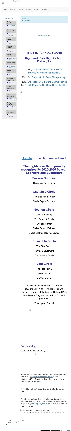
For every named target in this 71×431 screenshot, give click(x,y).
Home (5, 9)
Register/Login (9, 18)
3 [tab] (30, 413)
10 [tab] (50, 413)
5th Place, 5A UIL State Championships (47, 77)
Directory (37, 9)
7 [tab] (41, 413)
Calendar (20, 9)
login (14, 1)
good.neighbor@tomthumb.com (42, 403)
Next (68, 410)
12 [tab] (55, 413)
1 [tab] (25, 413)
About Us (12, 9)
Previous (20, 410)
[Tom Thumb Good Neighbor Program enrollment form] (44, 362)
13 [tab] (58, 413)
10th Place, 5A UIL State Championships (47, 85)
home (19, 1)
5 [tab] (36, 413)
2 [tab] (27, 413)
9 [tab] (47, 413)
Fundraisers (45, 9)
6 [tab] (39, 413)
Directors (29, 9)
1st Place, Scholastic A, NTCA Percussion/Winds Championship (45, 71)
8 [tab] (44, 413)
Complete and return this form (41, 376)
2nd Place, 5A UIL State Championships (47, 81)
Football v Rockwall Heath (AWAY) (13, 99)
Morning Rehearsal (11, 34)
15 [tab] (64, 413)
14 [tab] (61, 413)
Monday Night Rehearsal (12, 26)
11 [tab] (52, 413)
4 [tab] (33, 413)
